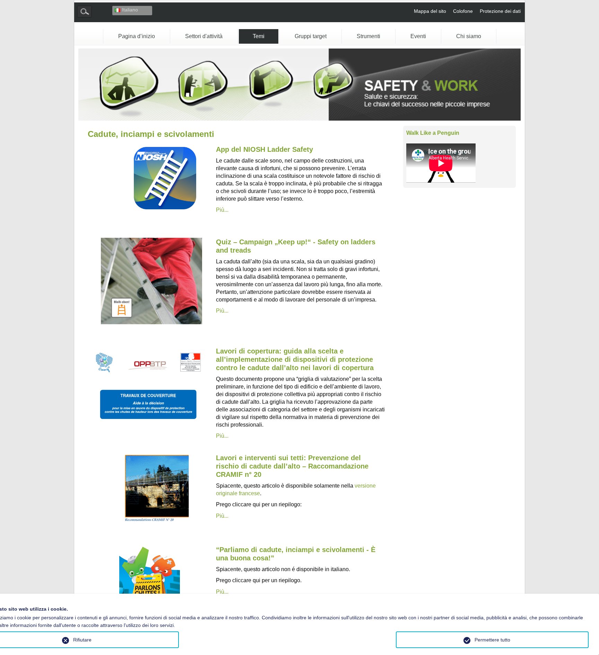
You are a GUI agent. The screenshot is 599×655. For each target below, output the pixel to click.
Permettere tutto (492, 640)
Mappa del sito (430, 11)
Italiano (130, 9)
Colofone (463, 11)
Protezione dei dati (500, 11)
